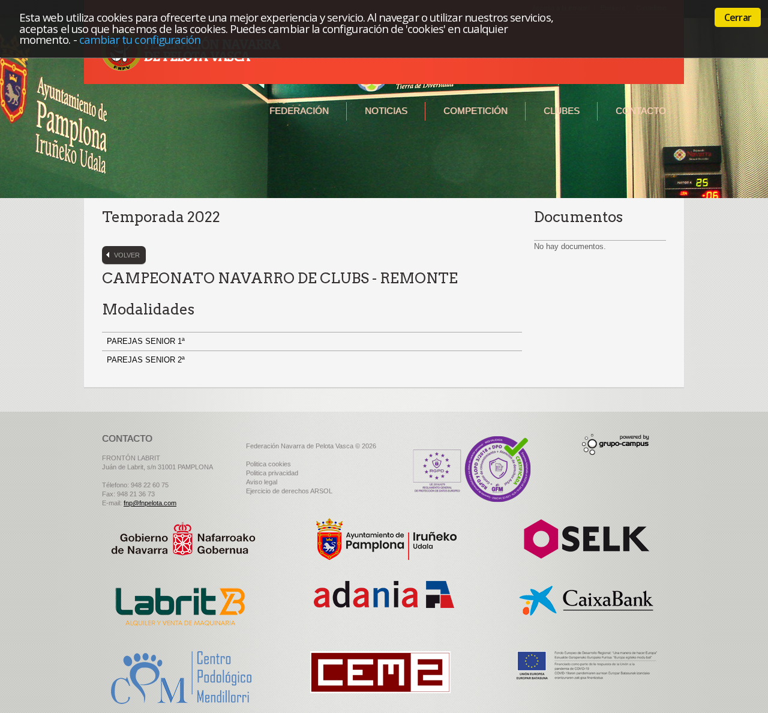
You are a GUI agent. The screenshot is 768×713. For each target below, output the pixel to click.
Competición (475, 111)
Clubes (562, 111)
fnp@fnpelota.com (150, 503)
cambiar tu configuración (140, 39)
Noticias (386, 111)
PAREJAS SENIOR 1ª (147, 341)
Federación (299, 111)
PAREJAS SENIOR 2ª (147, 359)
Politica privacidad (272, 473)
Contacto (641, 111)
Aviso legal (261, 482)
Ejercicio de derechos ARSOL (289, 491)
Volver (127, 255)
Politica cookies (268, 464)
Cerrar (737, 17)
